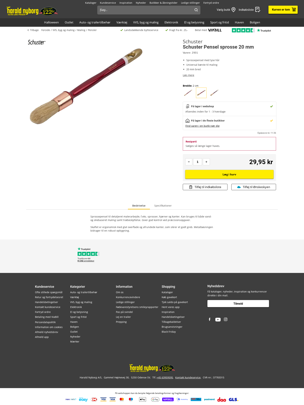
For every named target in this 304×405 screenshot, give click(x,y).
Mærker (74, 341)
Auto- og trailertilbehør (94, 22)
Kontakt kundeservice (47, 307)
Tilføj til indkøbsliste (208, 187)
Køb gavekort (169, 297)
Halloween (51, 22)
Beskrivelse (138, 205)
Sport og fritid (219, 22)
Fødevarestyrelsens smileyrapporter (137, 307)
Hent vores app (171, 307)
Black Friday (169, 331)
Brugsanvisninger (172, 326)
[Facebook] (210, 319)
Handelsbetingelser (46, 302)
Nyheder (141, 2)
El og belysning (194, 22)
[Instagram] (226, 319)
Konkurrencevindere (128, 297)
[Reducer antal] (188, 161)
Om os (120, 292)
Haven (239, 22)
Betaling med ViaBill (47, 317)
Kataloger (90, 2)
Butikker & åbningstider (164, 2)
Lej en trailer (123, 317)
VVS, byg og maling (146, 22)
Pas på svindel (124, 312)
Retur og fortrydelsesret (49, 297)
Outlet (69, 22)
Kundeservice (108, 2)
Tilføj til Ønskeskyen (256, 187)
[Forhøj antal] (206, 161)
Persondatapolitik (45, 322)
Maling (81, 30)
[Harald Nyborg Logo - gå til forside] (32, 11)
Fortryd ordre (211, 2)
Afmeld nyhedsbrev (46, 332)
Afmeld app (42, 337)
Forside (45, 30)
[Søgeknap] (196, 10)
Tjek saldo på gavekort (175, 302)
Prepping (121, 321)
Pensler (92, 30)
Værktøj (121, 22)
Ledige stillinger (190, 2)
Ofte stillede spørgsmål (48, 292)
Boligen (255, 22)
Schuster (192, 41)
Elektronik (171, 22)
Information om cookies (49, 327)
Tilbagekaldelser (171, 321)
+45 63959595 (165, 377)
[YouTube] (218, 319)
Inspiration (125, 2)
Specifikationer (163, 205)
